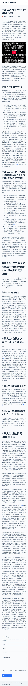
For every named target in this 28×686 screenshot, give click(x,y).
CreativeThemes (6, 684)
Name (4, 644)
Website (5, 653)
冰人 (24, 160)
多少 (22, 505)
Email (4, 648)
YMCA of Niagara (9, 2)
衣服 (14, 224)
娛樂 (19, 16)
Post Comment (6, 675)
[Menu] (25, 2)
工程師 (16, 164)
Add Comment (6, 657)
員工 (4, 358)
